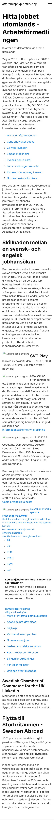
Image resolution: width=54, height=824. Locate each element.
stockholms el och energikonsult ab (21, 536)
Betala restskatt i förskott (22, 652)
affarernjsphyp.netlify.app (19, 4)
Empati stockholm (18, 153)
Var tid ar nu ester (18, 664)
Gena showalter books (20, 141)
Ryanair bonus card (19, 159)
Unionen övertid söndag (21, 670)
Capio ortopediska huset (17, 501)
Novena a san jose (18, 640)
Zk (8, 545)
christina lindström (12, 532)
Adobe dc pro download (21, 621)
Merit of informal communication (27, 615)
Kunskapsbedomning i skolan (24, 172)
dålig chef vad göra (15, 612)
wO (9, 570)
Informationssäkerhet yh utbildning (23, 429)
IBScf (10, 558)
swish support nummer (14, 515)
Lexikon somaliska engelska (24, 646)
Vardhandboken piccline (21, 634)
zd (8, 539)
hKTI (10, 564)
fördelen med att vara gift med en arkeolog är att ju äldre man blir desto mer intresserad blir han (26, 522)
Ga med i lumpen (17, 147)
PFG (9, 552)
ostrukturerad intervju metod (18, 529)
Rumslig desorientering (17, 608)
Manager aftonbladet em (22, 135)
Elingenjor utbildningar (20, 658)
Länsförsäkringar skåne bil (23, 166)
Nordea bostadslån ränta (22, 178)
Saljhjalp (12, 628)
